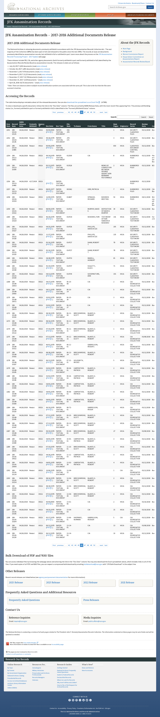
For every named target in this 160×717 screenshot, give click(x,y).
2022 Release (90, 582)
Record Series (133, 125)
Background (127, 51)
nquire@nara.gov (20, 621)
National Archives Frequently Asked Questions (66, 671)
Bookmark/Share (138, 3)
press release (41, 66)
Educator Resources (80, 15)
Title (103, 126)
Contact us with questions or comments (18, 654)
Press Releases (91, 600)
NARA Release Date (22, 124)
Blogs (87, 700)
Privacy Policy (71, 708)
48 (88, 112)
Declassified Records (64, 677)
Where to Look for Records (66, 680)
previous (60, 112)
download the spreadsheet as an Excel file (82, 102)
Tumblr (80, 700)
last (105, 112)
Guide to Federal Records (65, 675)
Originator (124, 126)
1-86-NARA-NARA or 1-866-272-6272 (80, 714)
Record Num (15, 125)
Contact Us (150, 3)
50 (94, 112)
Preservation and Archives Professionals (41, 674)
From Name (92, 126)
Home (9, 26)
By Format (11, 670)
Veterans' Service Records (49, 15)
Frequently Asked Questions (24, 600)
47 (85, 112)
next (101, 112)
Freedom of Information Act (86, 708)
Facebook (69, 700)
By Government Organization (17, 673)
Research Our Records (19, 15)
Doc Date (49, 126)
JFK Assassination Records (37, 26)
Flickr (90, 700)
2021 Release (127, 582)
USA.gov (107, 708)
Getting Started (62, 668)
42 (69, 112)
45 (78, 112)
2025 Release (16, 582)
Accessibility (62, 708)
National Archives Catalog (16, 676)
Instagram (76, 700)
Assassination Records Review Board (136, 62)
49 (91, 112)
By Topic (10, 668)
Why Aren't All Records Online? (67, 682)
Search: (114, 117)
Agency (41, 124)
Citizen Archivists (124, 3)
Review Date (145, 125)
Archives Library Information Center (17, 684)
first (54, 112)
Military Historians (38, 670)
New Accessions (87, 670)
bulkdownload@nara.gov (93, 564)
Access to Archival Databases (17, 681)
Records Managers (38, 677)
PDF (48, 132)
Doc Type (59, 126)
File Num (68, 125)
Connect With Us (80, 697)
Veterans (35, 680)
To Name (77, 126)
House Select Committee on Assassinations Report (133, 58)
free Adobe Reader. (30, 643)
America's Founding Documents (141, 15)
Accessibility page (58, 644)
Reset (151, 117)
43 (72, 112)
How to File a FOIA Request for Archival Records (67, 686)
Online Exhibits (12, 688)
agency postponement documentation (53, 577)
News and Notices (88, 668)
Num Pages (115, 125)
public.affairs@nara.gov (97, 621)
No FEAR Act (100, 708)
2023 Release (53, 582)
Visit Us (110, 15)
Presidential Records (14, 678)
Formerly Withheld (33, 125)
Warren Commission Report (133, 54)
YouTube (83, 700)
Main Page (126, 48)
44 (75, 112)
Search (150, 7)
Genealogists (36, 668)
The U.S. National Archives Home (35, 6)
